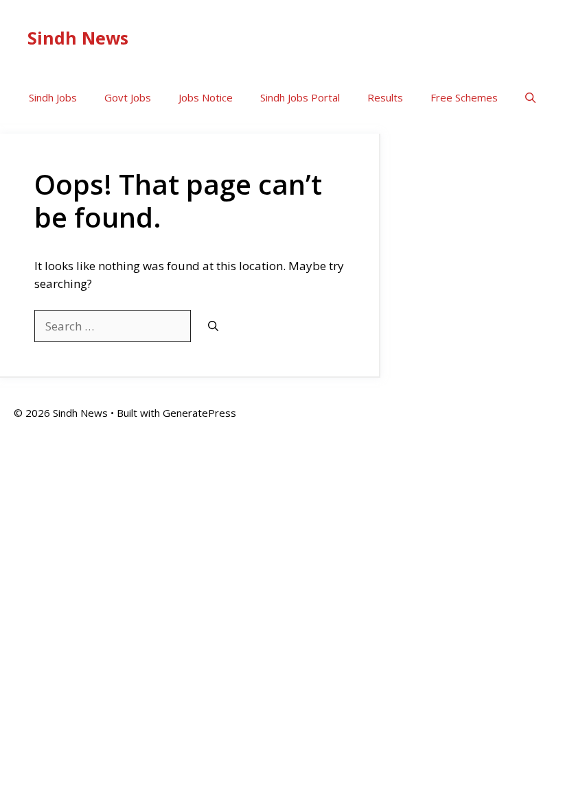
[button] (530, 97)
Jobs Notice (206, 97)
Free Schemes (464, 97)
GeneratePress (199, 413)
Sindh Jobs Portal (300, 97)
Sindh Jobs (53, 97)
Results (385, 97)
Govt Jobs (127, 97)
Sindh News (77, 37)
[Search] (213, 326)
